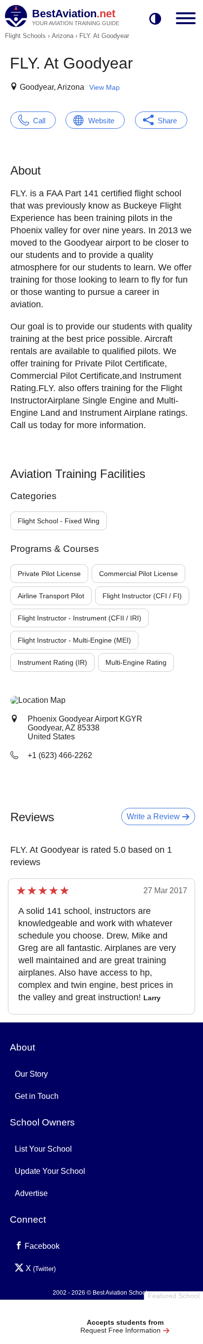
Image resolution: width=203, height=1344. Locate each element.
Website (101, 120)
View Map (104, 87)
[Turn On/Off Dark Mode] (155, 19)
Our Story (31, 1074)
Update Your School (50, 1171)
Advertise (31, 1193)
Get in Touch (37, 1096)
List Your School (43, 1149)
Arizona (62, 35)
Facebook (41, 1246)
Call (39, 120)
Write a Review (154, 816)
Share (167, 120)
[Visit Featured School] (125, 1310)
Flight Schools (25, 35)
